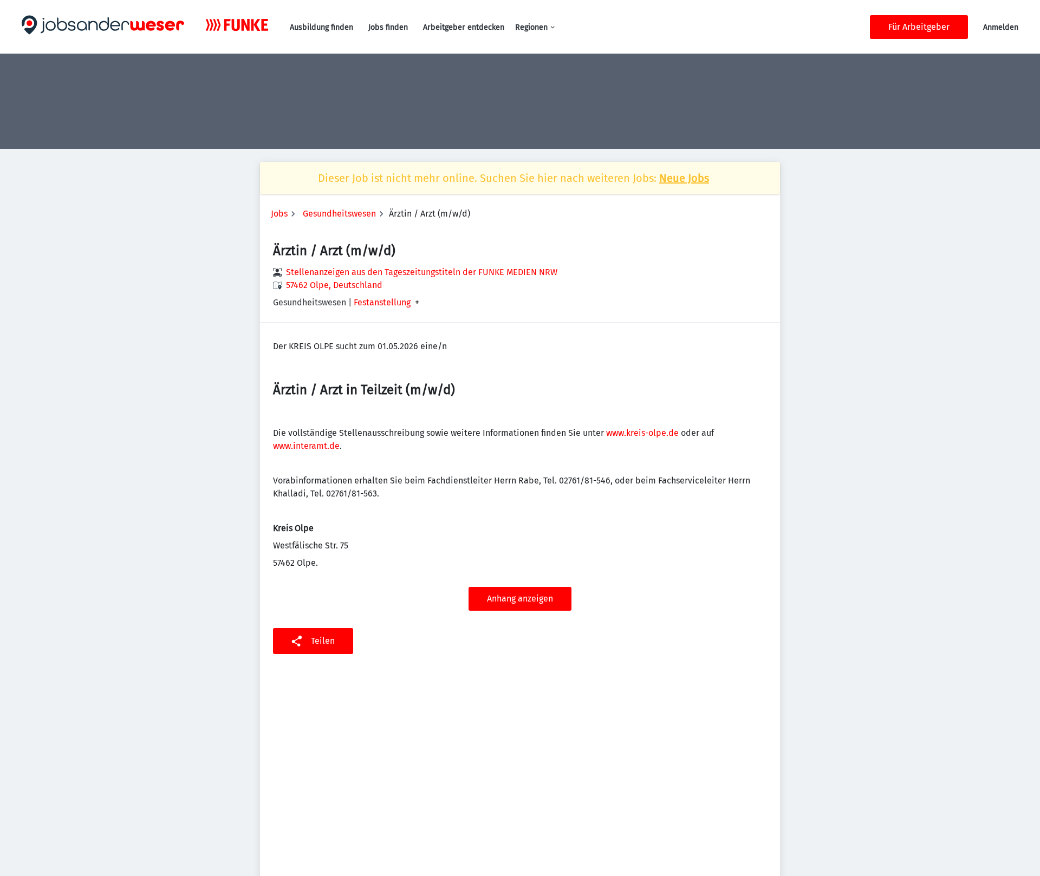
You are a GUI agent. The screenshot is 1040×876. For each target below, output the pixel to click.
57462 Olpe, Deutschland (334, 285)
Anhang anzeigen (520, 598)
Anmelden (1000, 27)
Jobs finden (388, 27)
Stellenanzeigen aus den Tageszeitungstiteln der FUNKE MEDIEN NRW (421, 272)
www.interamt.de (306, 446)
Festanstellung (382, 303)
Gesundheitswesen (339, 213)
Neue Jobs (684, 178)
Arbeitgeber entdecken (463, 27)
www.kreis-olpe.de (642, 433)
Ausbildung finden (321, 27)
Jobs (279, 213)
